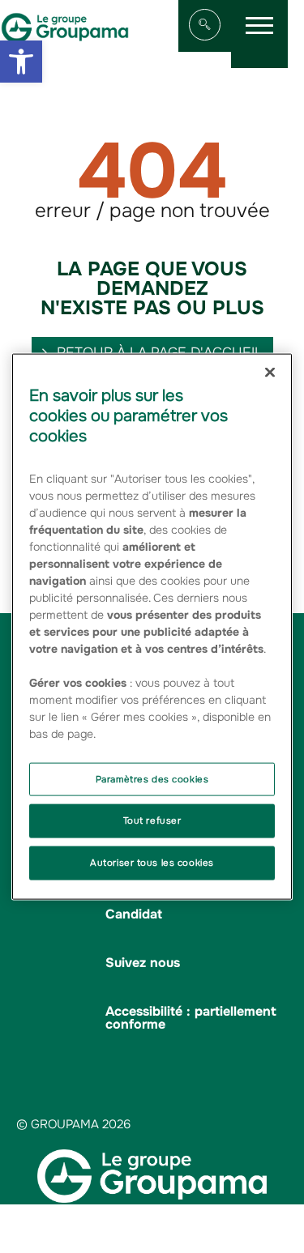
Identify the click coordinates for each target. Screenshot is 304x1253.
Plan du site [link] (94, 1216)
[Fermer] (270, 372)
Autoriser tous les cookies (152, 862)
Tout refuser (152, 820)
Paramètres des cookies (152, 778)
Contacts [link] (168, 1231)
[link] (21, 61)
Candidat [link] (133, 914)
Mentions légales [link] (182, 1216)
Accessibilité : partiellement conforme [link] (190, 1018)
